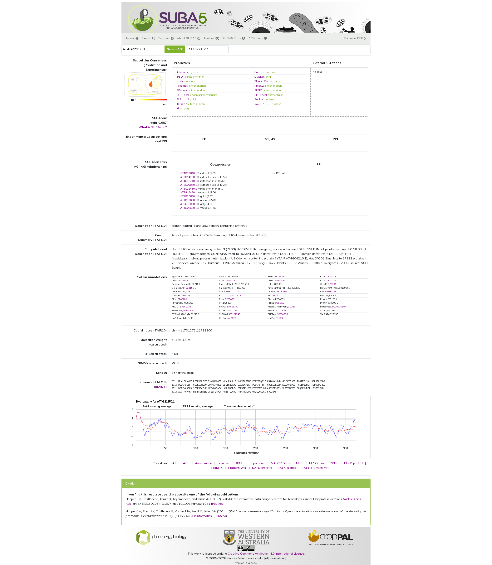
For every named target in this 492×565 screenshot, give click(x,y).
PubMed (218, 503)
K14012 (276, 295)
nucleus (270, 72)
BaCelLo (259, 72)
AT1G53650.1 (188, 200)
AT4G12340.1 (188, 180)
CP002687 (332, 280)
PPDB (334, 463)
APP (186, 463)
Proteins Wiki (237, 468)
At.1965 (232, 318)
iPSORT (181, 76)
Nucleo (181, 81)
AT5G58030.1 (188, 203)
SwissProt (321, 468)
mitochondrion (195, 76)
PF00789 (182, 299)
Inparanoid (258, 463)
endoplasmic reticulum (203, 94)
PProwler (182, 90)
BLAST (160, 387)
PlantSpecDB (353, 463)
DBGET (240, 463)
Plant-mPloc (261, 81)
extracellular (275, 94)
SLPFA (258, 90)
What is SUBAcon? (153, 127)
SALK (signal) (287, 468)
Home (130, 38)
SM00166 (232, 310)
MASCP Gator (280, 463)
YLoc (179, 108)
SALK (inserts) (262, 468)
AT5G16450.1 (188, 192)
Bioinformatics (202, 516)
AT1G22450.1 (188, 188)
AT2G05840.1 (188, 184)
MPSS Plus (316, 463)
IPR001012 (233, 291)
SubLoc (258, 99)
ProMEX (217, 468)
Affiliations (256, 38)
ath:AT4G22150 (234, 295)
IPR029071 (334, 291)
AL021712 (332, 276)
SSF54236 (282, 314)
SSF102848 (234, 314)
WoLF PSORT (262, 103)
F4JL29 (186, 291)
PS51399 (233, 306)
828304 (332, 284)
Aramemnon (203, 463)
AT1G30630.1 (188, 196)
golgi (268, 76)
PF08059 (229, 299)
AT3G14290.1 (188, 177)
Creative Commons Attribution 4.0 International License (266, 553)
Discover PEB (354, 38)
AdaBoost (183, 72)
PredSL (258, 85)
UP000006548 (338, 306)
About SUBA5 (187, 38)
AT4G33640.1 (188, 173)
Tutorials (164, 38)
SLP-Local (183, 94)
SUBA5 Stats (232, 38)
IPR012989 (282, 291)
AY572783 (231, 280)
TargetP (181, 103)
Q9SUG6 (279, 303)
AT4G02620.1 (188, 207)
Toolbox (209, 38)
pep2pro (223, 463)
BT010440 (279, 280)
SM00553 (281, 310)
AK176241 (279, 276)
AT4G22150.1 (188, 288)
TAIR (305, 468)
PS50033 (186, 306)
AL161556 (183, 280)
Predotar (182, 85)
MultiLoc (259, 76)
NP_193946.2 (186, 310)
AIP (174, 463)
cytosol (194, 72)
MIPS (299, 463)
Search (147, 38)
